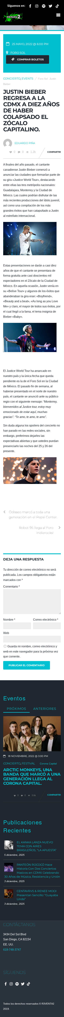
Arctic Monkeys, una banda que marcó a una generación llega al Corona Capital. (31, 776)
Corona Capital (48, 763)
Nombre (9, 619)
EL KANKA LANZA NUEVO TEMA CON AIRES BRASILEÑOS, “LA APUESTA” (36, 846)
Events (27, 78)
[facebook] (30, 5)
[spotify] (43, 5)
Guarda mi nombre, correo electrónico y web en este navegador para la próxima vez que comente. (30, 651)
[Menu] (59, 15)
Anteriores (44, 709)
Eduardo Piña (25, 143)
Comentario (11, 586)
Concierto (11, 78)
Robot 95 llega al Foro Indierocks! (36, 530)
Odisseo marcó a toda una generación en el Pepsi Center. (33, 514)
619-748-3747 (12, 949)
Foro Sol (43, 78)
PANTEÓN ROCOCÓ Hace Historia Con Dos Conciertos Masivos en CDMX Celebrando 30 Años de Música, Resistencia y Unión (32, 870)
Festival (28, 763)
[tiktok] (57, 5)
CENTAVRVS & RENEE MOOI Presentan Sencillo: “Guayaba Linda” (37, 895)
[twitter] (50, 5)
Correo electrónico (45, 619)
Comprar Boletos (30, 59)
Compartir (54, 152)
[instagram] (36, 5)
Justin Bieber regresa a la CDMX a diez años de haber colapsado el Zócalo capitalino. (31, 110)
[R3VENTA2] (13, 20)
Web (6, 633)
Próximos (16, 709)
